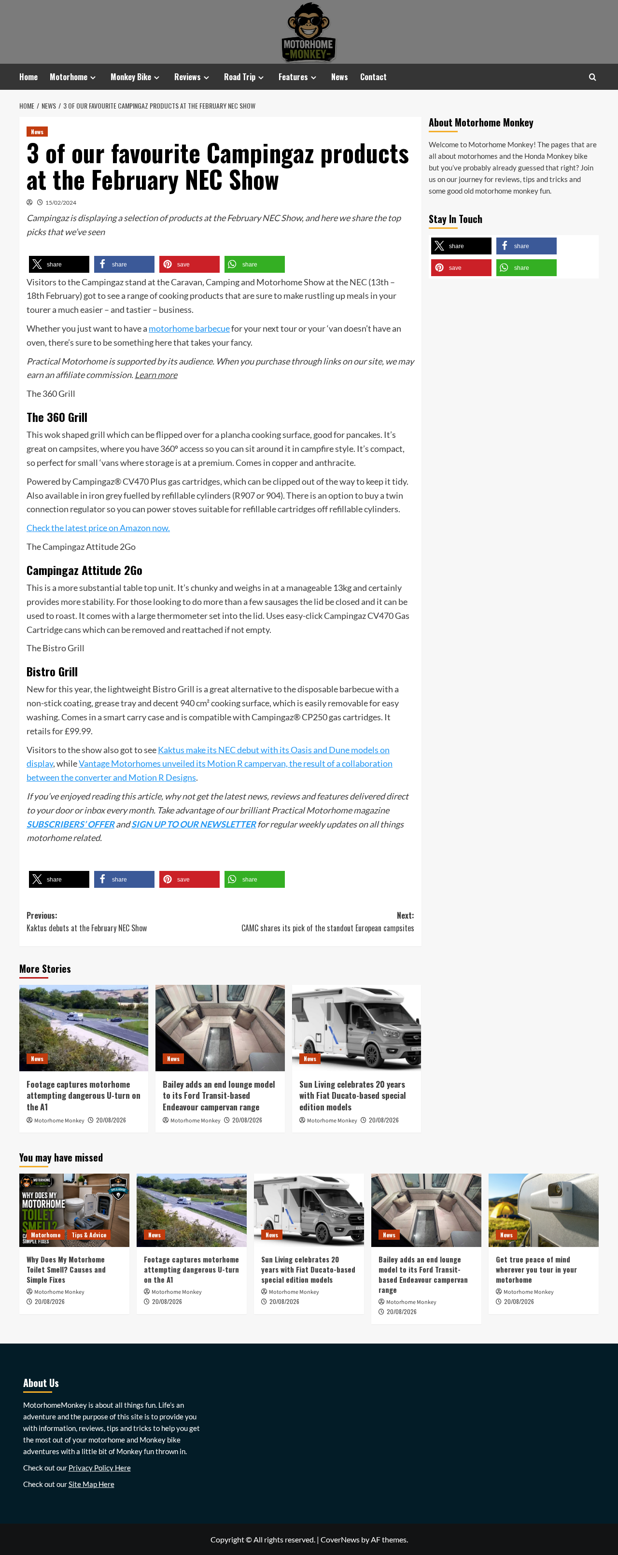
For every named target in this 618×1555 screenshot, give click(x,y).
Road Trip (239, 77)
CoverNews (340, 1539)
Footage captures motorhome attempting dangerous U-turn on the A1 (83, 1095)
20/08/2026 (111, 1120)
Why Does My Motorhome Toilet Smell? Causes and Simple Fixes (66, 1269)
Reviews (187, 77)
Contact (373, 77)
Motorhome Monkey (59, 1121)
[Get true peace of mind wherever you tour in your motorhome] (544, 1210)
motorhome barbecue (189, 328)
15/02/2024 (60, 202)
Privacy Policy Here (100, 1467)
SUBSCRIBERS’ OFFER (70, 824)
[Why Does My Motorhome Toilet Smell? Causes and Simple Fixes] (74, 1210)
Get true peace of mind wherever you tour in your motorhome (536, 1269)
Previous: (87, 922)
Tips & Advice (88, 1235)
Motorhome (68, 77)
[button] (59, 264)
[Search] (593, 77)
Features (293, 77)
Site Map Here (91, 1484)
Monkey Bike (131, 77)
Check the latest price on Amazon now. (98, 527)
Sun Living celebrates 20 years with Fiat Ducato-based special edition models (352, 1095)
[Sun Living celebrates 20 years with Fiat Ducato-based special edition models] (356, 1028)
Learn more (156, 374)
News (339, 77)
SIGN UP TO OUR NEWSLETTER (193, 824)
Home (28, 77)
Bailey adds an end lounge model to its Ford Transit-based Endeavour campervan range (219, 1095)
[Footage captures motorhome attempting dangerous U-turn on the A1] (83, 1028)
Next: (327, 922)
